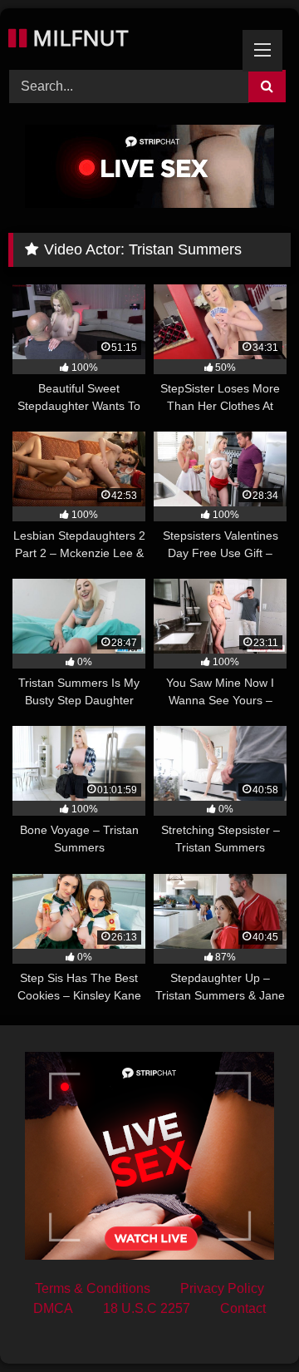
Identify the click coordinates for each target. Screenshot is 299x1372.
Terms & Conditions (92, 1288)
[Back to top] (247, 1322)
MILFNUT (78, 37)
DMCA (53, 1308)
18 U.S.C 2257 (146, 1308)
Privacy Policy (222, 1288)
